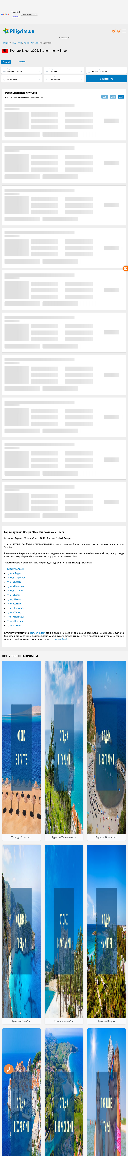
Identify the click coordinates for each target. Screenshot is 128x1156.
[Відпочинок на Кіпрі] (106, 931)
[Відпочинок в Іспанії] (64, 931)
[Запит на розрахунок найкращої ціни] (125, 268)
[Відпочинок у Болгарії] (106, 747)
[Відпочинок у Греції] (21, 931)
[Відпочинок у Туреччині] (64, 747)
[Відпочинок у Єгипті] (21, 747)
